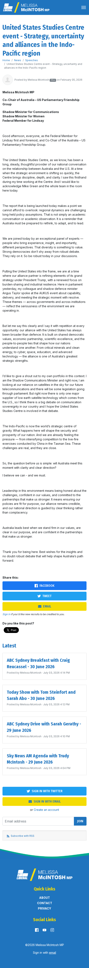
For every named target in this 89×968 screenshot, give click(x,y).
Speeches (31, 60)
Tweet (47, 596)
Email (47, 606)
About (44, 897)
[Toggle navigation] (83, 7)
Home (6, 60)
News (17, 60)
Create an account (46, 809)
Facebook (47, 586)
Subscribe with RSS (22, 835)
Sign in (6, 614)
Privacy (44, 908)
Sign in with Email (47, 801)
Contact (44, 903)
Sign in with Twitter (47, 791)
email (52, 952)
